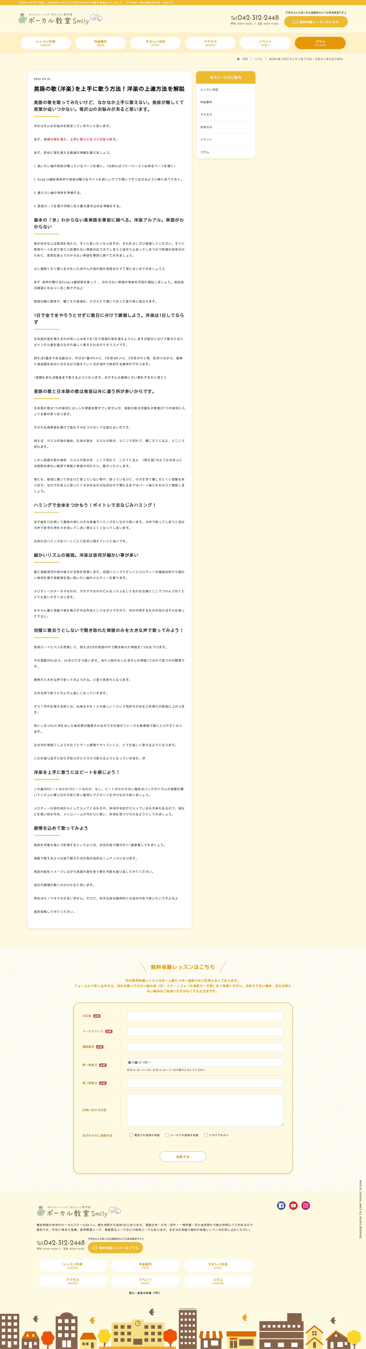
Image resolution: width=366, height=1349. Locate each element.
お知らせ (206, 127)
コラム (258, 59)
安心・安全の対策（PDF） (145, 1293)
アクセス (206, 114)
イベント (206, 139)
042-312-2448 (258, 18)
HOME (244, 59)
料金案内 (206, 102)
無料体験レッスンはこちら (319, 22)
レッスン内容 (209, 89)
